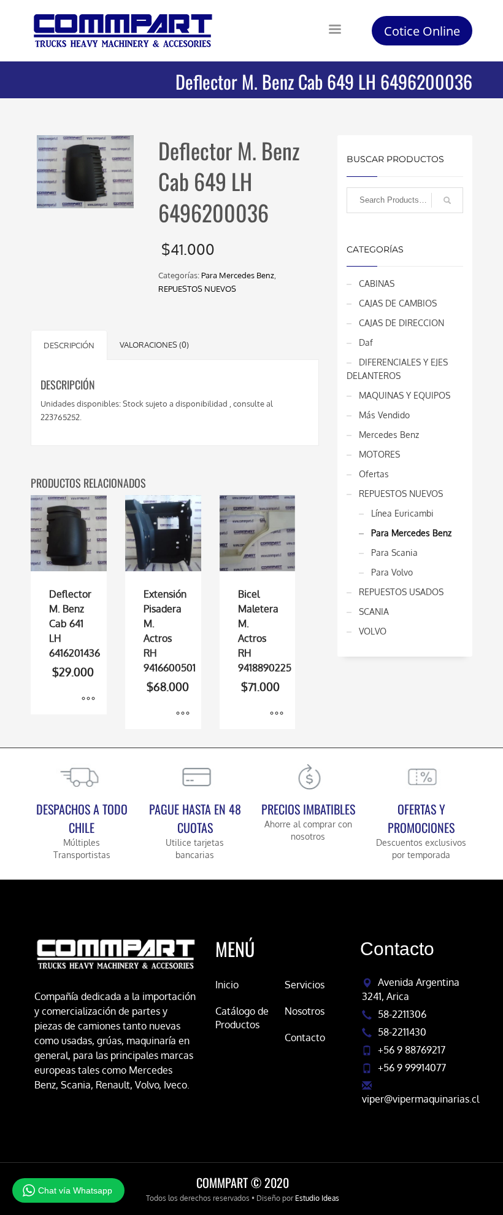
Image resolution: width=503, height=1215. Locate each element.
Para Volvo (392, 572)
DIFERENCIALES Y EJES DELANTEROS (397, 369)
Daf (366, 342)
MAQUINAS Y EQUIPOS (404, 395)
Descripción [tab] (69, 345)
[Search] (447, 200)
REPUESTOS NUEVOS (197, 289)
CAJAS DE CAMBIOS (398, 303)
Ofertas (374, 474)
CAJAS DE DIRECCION (401, 323)
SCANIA (374, 611)
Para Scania (394, 552)
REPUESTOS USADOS (401, 592)
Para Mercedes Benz (237, 275)
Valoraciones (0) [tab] (154, 345)
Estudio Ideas (317, 1198)
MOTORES (379, 454)
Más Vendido (384, 415)
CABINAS (376, 283)
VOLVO (372, 631)
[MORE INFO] (88, 699)
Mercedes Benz (389, 434)
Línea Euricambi (402, 513)
